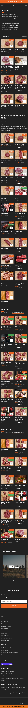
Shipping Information (6, 626)
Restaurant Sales (5, 640)
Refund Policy (4, 631)
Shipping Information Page (14, 693)
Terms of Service (5, 635)
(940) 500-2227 (4, 650)
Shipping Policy (4, 628)
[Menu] (2, 5)
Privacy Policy (4, 633)
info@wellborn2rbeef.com (7, 647)
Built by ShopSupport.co (22, 703)
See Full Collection (18, 312)
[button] (14, 706)
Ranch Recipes (4, 621)
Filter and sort (6, 36)
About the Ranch (5, 619)
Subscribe (14, 605)
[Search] (26, 5)
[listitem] (14, 1)
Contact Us (3, 623)
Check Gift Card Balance (6, 638)
